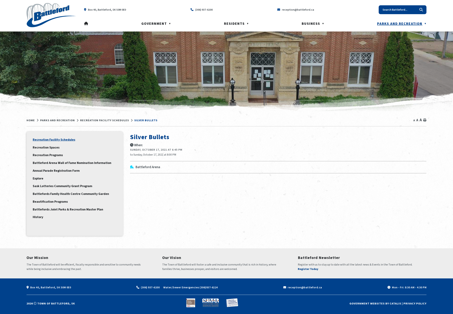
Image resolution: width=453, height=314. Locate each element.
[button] (421, 10)
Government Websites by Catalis (375, 304)
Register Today (308, 269)
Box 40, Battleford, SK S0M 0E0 (50, 287)
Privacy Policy (414, 304)
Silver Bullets (145, 120)
